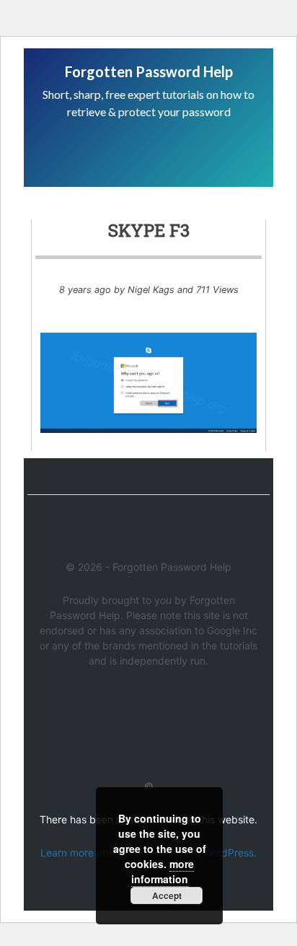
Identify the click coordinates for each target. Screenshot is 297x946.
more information (163, 871)
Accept (167, 895)
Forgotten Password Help (149, 71)
